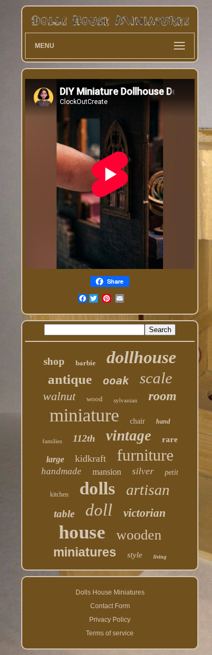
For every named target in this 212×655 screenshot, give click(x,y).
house (82, 532)
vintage (128, 435)
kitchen (59, 494)
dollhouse (141, 357)
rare (170, 439)
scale (156, 378)
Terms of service (110, 633)
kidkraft (90, 458)
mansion (106, 471)
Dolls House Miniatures (110, 592)
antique (70, 379)
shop (54, 361)
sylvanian (126, 400)
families (52, 441)
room (162, 396)
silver (143, 471)
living (159, 557)
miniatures (84, 552)
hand (163, 421)
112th (84, 438)
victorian (144, 512)
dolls (97, 488)
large (55, 459)
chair (137, 421)
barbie (86, 363)
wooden (138, 535)
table (64, 513)
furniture (145, 455)
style (134, 554)
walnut (59, 396)
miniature (84, 415)
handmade (61, 471)
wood (94, 399)
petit (171, 472)
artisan (148, 489)
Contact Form (110, 606)
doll (99, 509)
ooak (116, 380)
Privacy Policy (109, 619)
